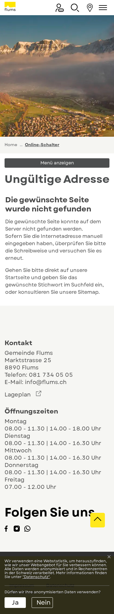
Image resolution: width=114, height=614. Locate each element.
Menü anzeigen (57, 163)
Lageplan (23, 395)
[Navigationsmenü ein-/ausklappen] (101, 8)
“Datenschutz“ (36, 577)
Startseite (17, 277)
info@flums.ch (46, 382)
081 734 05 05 (51, 375)
